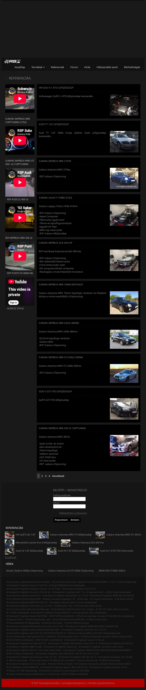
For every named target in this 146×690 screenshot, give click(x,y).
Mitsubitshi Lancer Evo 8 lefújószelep (36, 542)
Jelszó (56, 502)
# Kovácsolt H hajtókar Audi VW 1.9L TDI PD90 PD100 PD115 (36, 633)
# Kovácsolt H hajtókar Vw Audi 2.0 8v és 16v (29, 592)
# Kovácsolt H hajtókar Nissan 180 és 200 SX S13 (63, 667)
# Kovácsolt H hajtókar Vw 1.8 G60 (115, 656)
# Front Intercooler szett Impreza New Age (28, 609)
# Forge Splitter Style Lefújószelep (90, 612)
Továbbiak (10, 557)
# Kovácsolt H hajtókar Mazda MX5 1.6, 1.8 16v (65, 595)
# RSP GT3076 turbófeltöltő (20, 639)
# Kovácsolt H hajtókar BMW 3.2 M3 (24, 646)
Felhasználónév (62, 495)
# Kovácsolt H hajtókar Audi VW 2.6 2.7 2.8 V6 (83, 629)
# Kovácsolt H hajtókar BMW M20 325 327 (27, 602)
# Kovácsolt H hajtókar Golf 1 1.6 (69, 592)
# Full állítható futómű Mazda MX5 (24, 598)
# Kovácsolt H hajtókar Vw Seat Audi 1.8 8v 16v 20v (32, 656)
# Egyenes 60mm (95, 592)
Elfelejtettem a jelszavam (73, 513)
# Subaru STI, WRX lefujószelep (22, 670)
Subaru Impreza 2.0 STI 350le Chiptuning (71, 570)
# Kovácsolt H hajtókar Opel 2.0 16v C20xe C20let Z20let (34, 650)
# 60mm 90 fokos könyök (60, 663)
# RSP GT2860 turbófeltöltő (74, 674)
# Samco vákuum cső (87, 660)
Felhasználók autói (107, 67)
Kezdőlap (20, 67)
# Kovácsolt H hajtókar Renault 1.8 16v (108, 667)
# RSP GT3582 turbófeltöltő (20, 653)
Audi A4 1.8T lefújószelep (71, 550)
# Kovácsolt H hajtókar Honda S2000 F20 (51, 612)
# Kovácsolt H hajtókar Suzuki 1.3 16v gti (84, 639)
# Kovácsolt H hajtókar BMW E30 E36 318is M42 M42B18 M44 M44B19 (97, 650)
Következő (58, 476)
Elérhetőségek (132, 67)
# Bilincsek (82, 598)
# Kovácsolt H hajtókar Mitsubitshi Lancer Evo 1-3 (72, 643)
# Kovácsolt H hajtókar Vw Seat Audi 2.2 (26, 643)
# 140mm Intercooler (17, 660)
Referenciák (57, 67)
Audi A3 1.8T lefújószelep (29, 550)
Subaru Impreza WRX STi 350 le (123, 534)
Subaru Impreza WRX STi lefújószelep (71, 534)
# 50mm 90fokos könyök (77, 622)
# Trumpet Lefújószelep (101, 598)
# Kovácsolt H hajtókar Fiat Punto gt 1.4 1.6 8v (29, 605)
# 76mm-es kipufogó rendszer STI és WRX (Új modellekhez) (105, 616)
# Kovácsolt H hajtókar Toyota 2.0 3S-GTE (27, 585)
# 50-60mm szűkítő (124, 598)
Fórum (74, 67)
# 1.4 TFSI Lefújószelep (18, 612)
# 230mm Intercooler (52, 622)
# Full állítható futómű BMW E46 (68, 619)
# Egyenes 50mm (15, 619)
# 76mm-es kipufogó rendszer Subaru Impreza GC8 (106, 636)
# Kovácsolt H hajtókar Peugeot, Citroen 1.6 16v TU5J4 (33, 588)
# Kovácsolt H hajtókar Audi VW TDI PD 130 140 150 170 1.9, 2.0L (67, 653)
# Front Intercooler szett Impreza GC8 (25, 636)
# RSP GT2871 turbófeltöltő (49, 639)
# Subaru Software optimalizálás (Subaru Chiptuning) (33, 674)
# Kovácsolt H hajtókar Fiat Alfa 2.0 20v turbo (101, 646)
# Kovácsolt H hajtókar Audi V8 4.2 (79, 588)
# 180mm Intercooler (96, 619)
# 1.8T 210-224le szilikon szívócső (112, 609)
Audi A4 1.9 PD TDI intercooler (116, 550)
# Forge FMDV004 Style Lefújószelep (67, 585)
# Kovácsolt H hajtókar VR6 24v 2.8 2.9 (77, 656)
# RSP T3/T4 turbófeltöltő (61, 616)
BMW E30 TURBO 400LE (112, 570)
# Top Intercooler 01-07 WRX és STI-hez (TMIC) (52, 660)
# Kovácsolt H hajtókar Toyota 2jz (60, 646)
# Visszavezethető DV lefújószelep (23, 622)
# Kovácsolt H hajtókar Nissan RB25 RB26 (27, 616)
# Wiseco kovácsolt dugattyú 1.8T (59, 598)
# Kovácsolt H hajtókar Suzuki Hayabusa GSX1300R (64, 670)
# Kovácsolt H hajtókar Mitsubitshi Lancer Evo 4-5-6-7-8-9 (35, 626)
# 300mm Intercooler (109, 660)
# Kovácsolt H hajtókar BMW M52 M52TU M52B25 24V (91, 626)
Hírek (87, 67)
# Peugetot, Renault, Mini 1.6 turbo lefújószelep (73, 602)
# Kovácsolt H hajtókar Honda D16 (24, 595)
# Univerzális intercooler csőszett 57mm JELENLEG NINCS (80, 581)
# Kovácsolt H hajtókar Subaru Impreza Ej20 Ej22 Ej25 (33, 629)
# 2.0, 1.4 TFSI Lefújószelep (123, 581)
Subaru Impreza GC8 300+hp (88, 542)
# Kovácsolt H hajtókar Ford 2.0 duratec (26, 663)
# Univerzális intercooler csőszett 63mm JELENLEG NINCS (103, 663)
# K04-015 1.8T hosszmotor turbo (62, 636)
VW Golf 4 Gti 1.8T (25, 534)
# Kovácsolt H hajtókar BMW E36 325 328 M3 (112, 595)
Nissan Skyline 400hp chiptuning (24, 570)
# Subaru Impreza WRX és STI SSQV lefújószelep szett (94, 633)
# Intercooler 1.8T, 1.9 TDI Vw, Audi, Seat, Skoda (78, 605)
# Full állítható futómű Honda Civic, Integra (72, 609)
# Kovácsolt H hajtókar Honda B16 (116, 643)
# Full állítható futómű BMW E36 (23, 667)
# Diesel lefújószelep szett (38, 619)
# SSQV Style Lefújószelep (118, 592)
